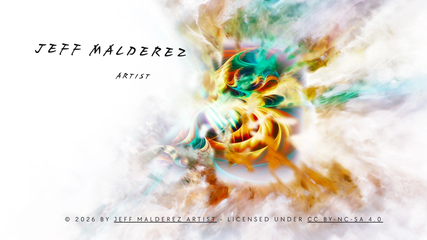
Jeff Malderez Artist (165, 219)
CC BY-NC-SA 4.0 (345, 219)
